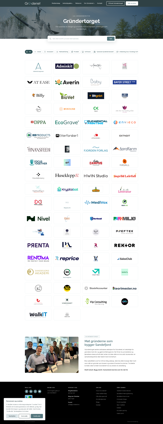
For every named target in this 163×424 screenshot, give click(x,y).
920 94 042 (71, 393)
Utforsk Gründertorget (115, 3)
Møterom (78, 3)
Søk (111, 39)
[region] (24, 409)
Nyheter (98, 405)
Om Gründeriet (89, 3)
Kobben (119, 407)
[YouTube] (39, 391)
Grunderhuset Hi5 (122, 410)
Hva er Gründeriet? (101, 390)
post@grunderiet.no (73, 404)
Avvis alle (24, 416)
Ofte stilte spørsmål (101, 396)
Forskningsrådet (121, 402)
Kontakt (99, 3)
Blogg (97, 402)
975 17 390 (71, 398)
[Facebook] (26, 391)
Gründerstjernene (101, 399)
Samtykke (12, 416)
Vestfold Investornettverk (124, 390)
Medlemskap (56, 3)
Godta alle (36, 416)
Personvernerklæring (132, 421)
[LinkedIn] (31, 391)
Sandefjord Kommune (123, 396)
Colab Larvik (120, 413)
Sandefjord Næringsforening (125, 393)
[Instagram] (35, 391)
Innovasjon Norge (122, 399)
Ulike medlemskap (101, 393)
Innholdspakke (67, 3)
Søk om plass (132, 3)
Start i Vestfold (121, 405)
